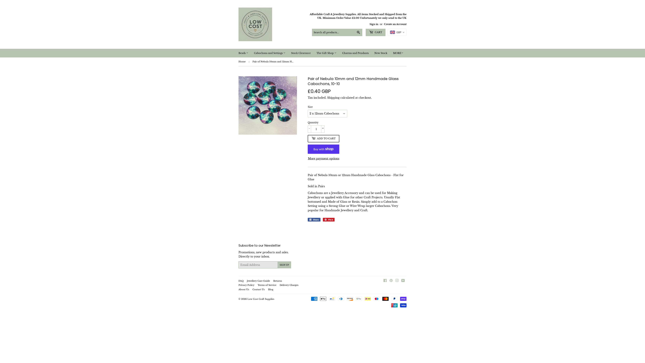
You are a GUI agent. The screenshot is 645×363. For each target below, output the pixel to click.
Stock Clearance (301, 53)
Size (310, 106)
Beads (242, 53)
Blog (270, 289)
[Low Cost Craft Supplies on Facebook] (385, 281)
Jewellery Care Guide (258, 280)
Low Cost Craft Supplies (260, 299)
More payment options (323, 158)
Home (242, 61)
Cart (378, 32)
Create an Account (395, 24)
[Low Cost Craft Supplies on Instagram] (397, 281)
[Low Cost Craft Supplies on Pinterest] (391, 281)
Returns (277, 280)
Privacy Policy (246, 285)
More (397, 53)
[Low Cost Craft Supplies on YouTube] (403, 281)
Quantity (313, 122)
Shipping (333, 97)
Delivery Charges (289, 285)
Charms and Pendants (355, 53)
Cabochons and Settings (268, 53)
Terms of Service (267, 285)
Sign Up (284, 265)
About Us (244, 289)
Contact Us (258, 289)
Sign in (374, 24)
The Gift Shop (325, 53)
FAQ (241, 280)
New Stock (380, 53)
